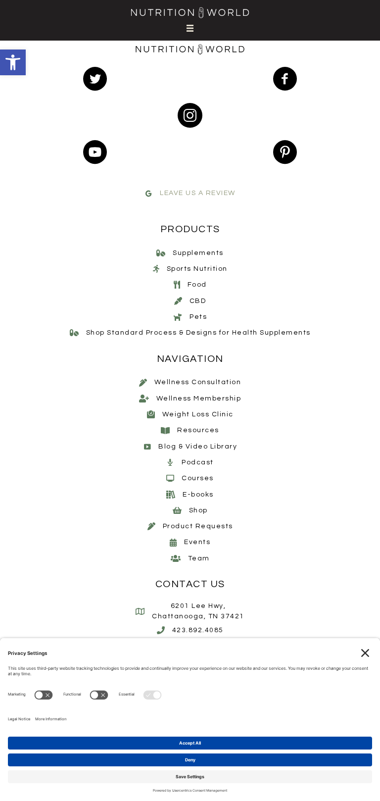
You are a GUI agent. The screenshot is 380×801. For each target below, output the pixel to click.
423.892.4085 (198, 630)
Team (199, 558)
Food (197, 284)
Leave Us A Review (198, 193)
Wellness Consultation (197, 382)
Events (197, 542)
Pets (198, 316)
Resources (198, 430)
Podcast (198, 462)
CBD (198, 301)
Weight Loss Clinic (198, 414)
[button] (13, 62)
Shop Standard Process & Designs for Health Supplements (198, 332)
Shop (198, 510)
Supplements (198, 253)
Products (190, 229)
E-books (198, 494)
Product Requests (198, 526)
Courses (198, 478)
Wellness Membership (198, 398)
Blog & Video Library (197, 446)
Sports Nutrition (197, 268)
